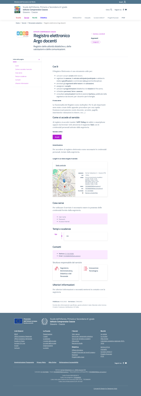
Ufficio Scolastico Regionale (23, 336)
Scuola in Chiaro (19, 341)
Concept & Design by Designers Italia (105, 388)
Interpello (87, 18)
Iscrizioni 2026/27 (99, 18)
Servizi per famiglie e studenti (81, 339)
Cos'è (17, 66)
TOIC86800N (77, 377)
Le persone (46, 339)
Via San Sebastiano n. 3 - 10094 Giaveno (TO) (73, 370)
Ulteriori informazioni (21, 83)
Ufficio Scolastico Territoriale (23, 339)
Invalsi (16, 345)
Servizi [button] (26, 17)
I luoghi (45, 336)
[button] (27, 59)
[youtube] (126, 10)
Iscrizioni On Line (19, 343)
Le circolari (104, 336)
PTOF (123, 18)
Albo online (75, 341)
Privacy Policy (41, 362)
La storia (46, 348)
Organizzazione (48, 345)
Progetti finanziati (113, 18)
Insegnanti (96, 42)
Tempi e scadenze (20, 76)
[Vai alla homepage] (17, 9)
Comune (17, 348)
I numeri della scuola (49, 341)
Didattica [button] (43, 17)
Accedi (57, 137)
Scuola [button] (18, 17)
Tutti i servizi (76, 334)
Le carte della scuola (49, 343)
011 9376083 (89, 191)
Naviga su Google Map (91, 193)
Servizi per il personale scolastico (82, 336)
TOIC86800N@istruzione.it (93, 186)
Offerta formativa (77, 350)
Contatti (18, 80)
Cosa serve (18, 73)
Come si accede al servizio (23, 69)
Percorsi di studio (77, 343)
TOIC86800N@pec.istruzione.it (94, 188)
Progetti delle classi (78, 357)
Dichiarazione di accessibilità (68, 362)
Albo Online (104, 339)
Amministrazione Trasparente (24, 362)
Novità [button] (34, 17)
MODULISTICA (77, 18)
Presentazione (47, 334)
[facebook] (123, 10)
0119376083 (69, 253)
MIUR (16, 334)
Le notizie (104, 334)
